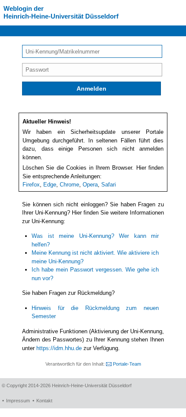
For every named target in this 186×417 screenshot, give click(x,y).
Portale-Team (127, 363)
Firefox (31, 184)
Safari (108, 184)
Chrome (69, 184)
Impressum (18, 400)
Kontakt (44, 400)
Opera (90, 184)
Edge (49, 184)
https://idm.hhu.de (59, 348)
